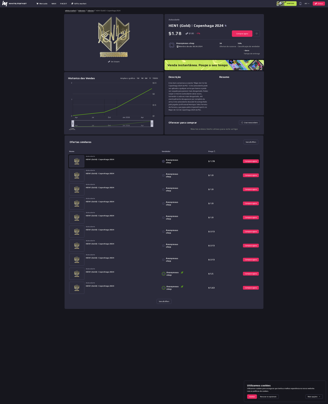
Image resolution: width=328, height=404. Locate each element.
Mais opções (312, 397)
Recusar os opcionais (268, 397)
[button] (307, 3)
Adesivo (91, 11)
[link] (70, 10)
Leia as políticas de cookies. (258, 391)
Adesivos (81, 11)
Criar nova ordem (251, 123)
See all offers (251, 142)
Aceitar (252, 397)
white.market (70, 11)
